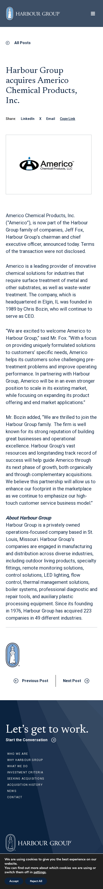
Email (50, 119)
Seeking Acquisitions (25, 778)
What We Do (17, 766)
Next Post (72, 680)
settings (40, 872)
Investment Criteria (25, 772)
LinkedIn (27, 119)
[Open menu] (92, 13)
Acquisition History (25, 784)
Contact (14, 797)
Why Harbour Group (25, 760)
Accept (13, 881)
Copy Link (67, 119)
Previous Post (35, 680)
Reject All (36, 881)
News (11, 791)
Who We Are (17, 753)
